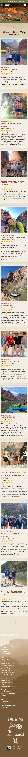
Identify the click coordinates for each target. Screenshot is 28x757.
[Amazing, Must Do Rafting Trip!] (14, 344)
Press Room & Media (6, 668)
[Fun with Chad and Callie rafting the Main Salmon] (14, 574)
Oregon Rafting (5, 651)
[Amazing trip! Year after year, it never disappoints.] (14, 164)
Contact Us (4, 703)
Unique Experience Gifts (7, 682)
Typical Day (4, 661)
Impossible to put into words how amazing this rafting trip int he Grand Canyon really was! (14, 475)
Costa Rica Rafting (6, 653)
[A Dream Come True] (14, 283)
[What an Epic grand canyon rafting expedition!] (14, 516)
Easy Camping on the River (8, 693)
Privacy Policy (4, 707)
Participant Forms (5, 670)
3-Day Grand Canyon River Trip (7, 180)
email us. (22, 1)
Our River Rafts (5, 688)
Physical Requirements (7, 667)
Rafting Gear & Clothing (7, 665)
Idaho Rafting (4, 649)
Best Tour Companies (6, 691)
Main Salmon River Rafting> (6, 590)
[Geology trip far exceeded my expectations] (14, 220)
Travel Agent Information (7, 672)
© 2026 (2, 639)
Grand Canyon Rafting (7, 646)
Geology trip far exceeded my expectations (14, 237)
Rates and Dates (5, 659)
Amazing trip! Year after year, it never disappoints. (12, 183)
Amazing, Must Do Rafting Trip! (10, 361)
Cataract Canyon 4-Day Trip (6, 415)
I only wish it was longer (8, 417)
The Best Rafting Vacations (8, 686)
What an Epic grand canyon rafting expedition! (11, 535)
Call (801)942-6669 (14, 1)
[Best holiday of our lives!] (14, 52)
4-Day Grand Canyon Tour (6, 67)
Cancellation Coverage (7, 674)
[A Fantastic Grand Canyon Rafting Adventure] (14, 106)
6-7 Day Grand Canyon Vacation (7, 235)
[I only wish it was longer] (14, 400)
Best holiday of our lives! (9, 69)
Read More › (13, 86)
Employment (4, 695)
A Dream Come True (6, 305)
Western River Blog (6, 680)
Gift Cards (3, 684)
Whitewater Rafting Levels (8, 663)
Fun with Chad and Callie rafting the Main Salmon (13, 593)
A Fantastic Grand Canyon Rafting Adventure (11, 124)
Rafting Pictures (5, 690)
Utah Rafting (4, 647)
